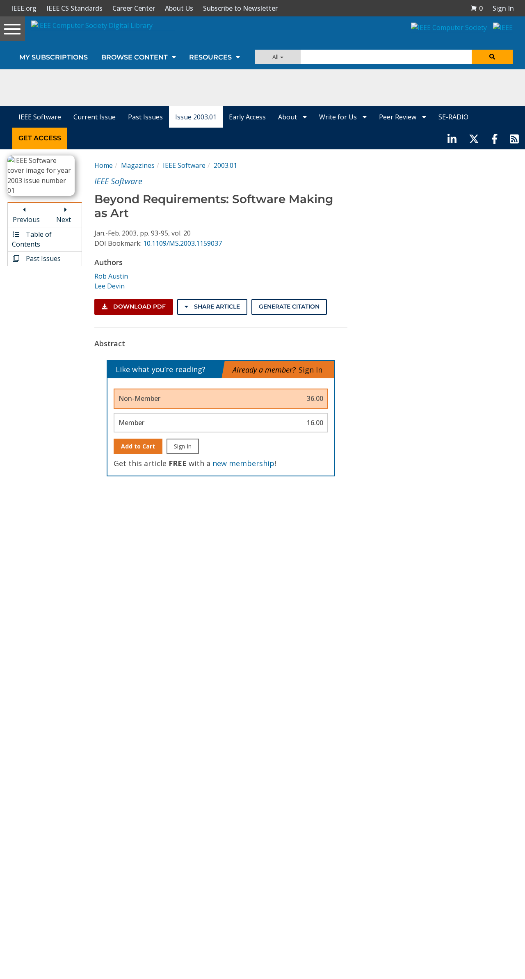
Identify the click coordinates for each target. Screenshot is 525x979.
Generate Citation (289, 306)
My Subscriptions (53, 57)
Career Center (133, 8)
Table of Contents (32, 239)
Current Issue (94, 116)
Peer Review (398, 116)
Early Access (247, 116)
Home (103, 165)
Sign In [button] (503, 8)
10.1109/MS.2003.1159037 (182, 243)
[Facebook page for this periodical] (494, 138)
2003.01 (225, 165)
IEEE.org (24, 8)
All (276, 57)
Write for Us (338, 116)
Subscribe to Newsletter (240, 8)
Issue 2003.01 (196, 116)
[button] (477, 8)
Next (63, 219)
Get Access (39, 138)
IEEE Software (39, 116)
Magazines (138, 165)
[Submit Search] (492, 57)
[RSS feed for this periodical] (514, 138)
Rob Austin (111, 276)
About (288, 116)
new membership (243, 463)
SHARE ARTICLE (216, 306)
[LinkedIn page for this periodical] (452, 138)
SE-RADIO (453, 116)
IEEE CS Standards (74, 8)
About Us (179, 8)
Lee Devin (109, 285)
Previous (26, 219)
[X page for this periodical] (474, 138)
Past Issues (145, 116)
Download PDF (139, 306)
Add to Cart (138, 446)
